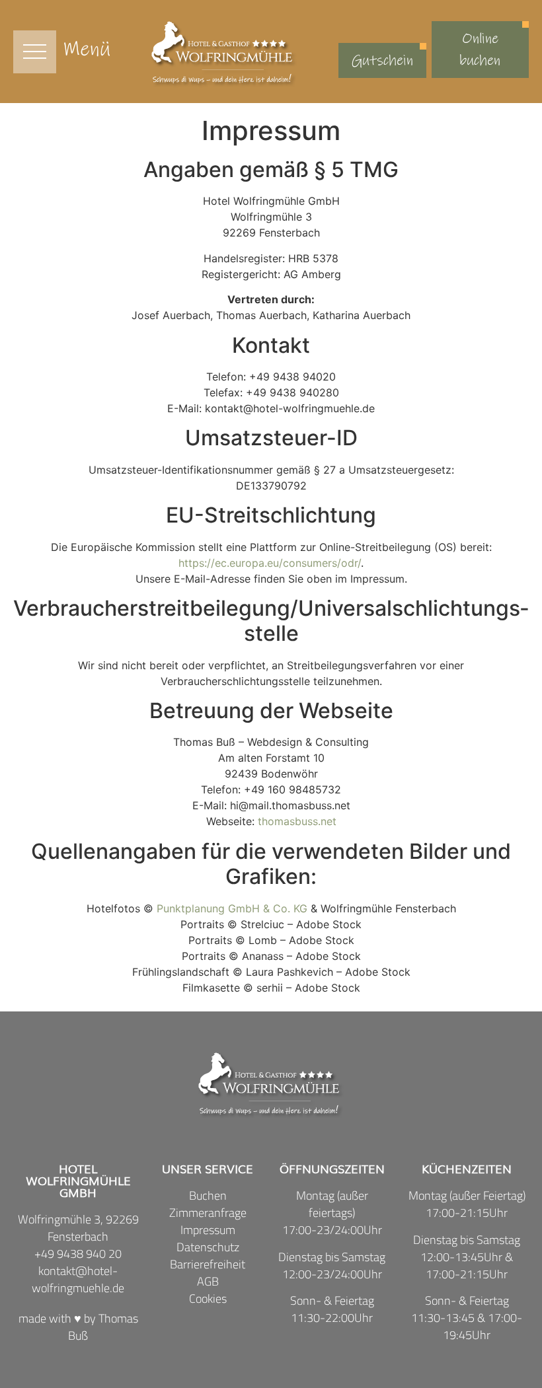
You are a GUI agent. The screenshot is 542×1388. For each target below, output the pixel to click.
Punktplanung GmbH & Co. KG (232, 908)
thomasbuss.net (297, 821)
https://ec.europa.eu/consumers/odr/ (269, 562)
